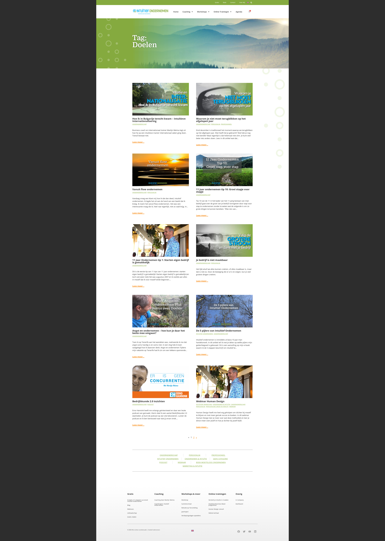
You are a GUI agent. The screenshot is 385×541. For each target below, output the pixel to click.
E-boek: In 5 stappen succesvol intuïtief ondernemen (137, 500)
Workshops (202, 12)
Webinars (130, 509)
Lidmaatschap (132, 513)
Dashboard (239, 504)
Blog (128, 505)
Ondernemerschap (139, 124)
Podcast (150, 404)
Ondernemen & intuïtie (221, 404)
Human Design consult (216, 509)
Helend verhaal (214, 513)
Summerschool (186, 504)
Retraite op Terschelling (189, 508)
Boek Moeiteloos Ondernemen (211, 462)
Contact (232, 2)
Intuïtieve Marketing (204, 404)
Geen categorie (220, 459)
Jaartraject (184, 512)
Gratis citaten (131, 517)
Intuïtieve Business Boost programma (217, 504)
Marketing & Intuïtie (192, 466)
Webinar (232, 407)
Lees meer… (138, 142)
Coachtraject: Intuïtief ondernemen (161, 504)
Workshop (184, 500)
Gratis (217, 2)
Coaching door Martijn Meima (164, 500)
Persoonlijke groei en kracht (217, 407)
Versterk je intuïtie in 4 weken (218, 500)
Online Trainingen (221, 12)
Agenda (239, 12)
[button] (251, 2)
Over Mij (242, 2)
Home (175, 12)
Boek (224, 2)
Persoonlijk (215, 124)
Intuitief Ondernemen (204, 334)
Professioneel (226, 124)
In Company (240, 500)
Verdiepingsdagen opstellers (191, 516)
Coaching (186, 12)
